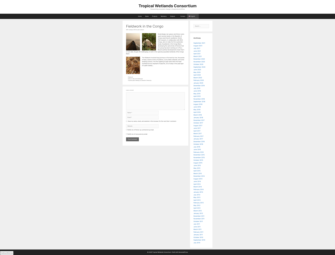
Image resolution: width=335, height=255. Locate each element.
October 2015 (198, 160)
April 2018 (196, 112)
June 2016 (197, 149)
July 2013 (196, 195)
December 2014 (199, 176)
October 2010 (198, 237)
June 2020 (197, 70)
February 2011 (198, 232)
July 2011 (196, 224)
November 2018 (199, 99)
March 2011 (197, 229)
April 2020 (197, 75)
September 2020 (199, 67)
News (147, 16)
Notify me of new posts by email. (138, 134)
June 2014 (197, 181)
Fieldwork (130, 77)
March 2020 (197, 78)
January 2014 (198, 192)
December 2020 (199, 59)
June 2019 (197, 91)
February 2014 (198, 189)
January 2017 (198, 139)
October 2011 (198, 221)
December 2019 (199, 85)
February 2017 (198, 136)
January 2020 (198, 83)
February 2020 (198, 80)
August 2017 (197, 125)
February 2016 (198, 152)
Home (140, 16)
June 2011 (197, 227)
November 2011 (198, 219)
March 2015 (197, 173)
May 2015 (196, 168)
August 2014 (197, 179)
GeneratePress (183, 252)
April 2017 (196, 131)
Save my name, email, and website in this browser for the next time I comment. (152, 121)
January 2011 (198, 235)
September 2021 (199, 43)
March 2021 (197, 56)
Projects (154, 16)
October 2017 (198, 123)
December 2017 (199, 120)
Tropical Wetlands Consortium (168, 5)
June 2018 (197, 107)
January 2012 (198, 213)
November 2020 (199, 62)
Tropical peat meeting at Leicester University (139, 80)
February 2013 (198, 203)
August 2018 (197, 104)
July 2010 (196, 243)
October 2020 (198, 64)
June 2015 (197, 165)
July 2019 (196, 88)
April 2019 (197, 96)
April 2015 (196, 171)
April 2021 (196, 54)
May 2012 (196, 205)
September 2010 (199, 240)
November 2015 (199, 157)
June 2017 (197, 128)
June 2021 (197, 51)
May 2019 (196, 94)
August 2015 (197, 163)
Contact (182, 16)
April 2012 (196, 208)
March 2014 (197, 187)
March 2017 (197, 133)
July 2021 (196, 48)
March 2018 (197, 115)
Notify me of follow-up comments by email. (141, 130)
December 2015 (199, 155)
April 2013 (197, 200)
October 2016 (198, 144)
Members (164, 16)
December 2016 (199, 141)
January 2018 (198, 117)
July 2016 (196, 147)
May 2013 (196, 197)
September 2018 (199, 101)
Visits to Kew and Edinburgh (135, 78)
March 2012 (197, 211)
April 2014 (197, 184)
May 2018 (196, 109)
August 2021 (197, 46)
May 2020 (197, 72)
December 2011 (198, 216)
